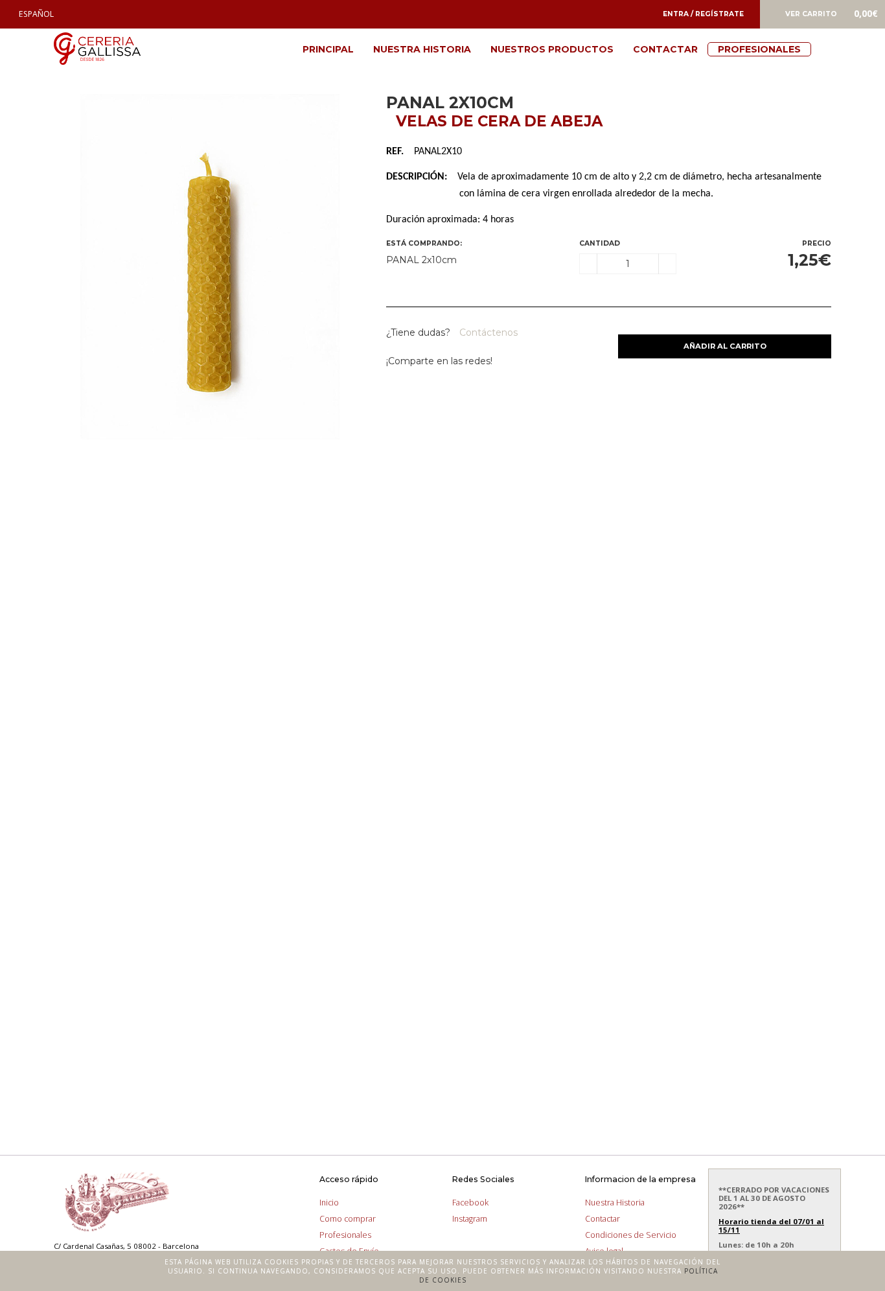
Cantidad (599, 243)
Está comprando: (424, 243)
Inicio (329, 1202)
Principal (328, 49)
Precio (816, 243)
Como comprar (347, 1218)
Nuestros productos (552, 49)
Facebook (470, 1202)
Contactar (665, 49)
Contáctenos (487, 332)
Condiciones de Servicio (630, 1234)
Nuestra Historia (422, 49)
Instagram (469, 1218)
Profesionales (759, 49)
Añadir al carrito (725, 346)
